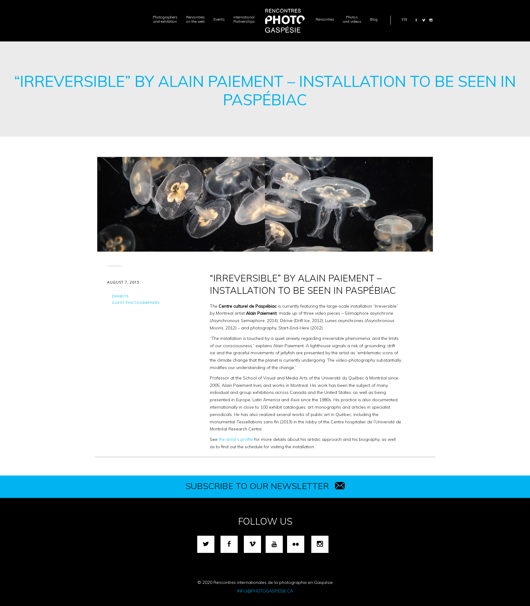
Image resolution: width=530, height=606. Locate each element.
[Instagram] (430, 19)
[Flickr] (295, 544)
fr (404, 19)
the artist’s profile (235, 439)
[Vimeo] (423, 19)
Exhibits (120, 296)
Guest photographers (135, 302)
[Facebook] (416, 19)
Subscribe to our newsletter (257, 485)
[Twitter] (205, 544)
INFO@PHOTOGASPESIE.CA (265, 591)
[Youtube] (274, 544)
